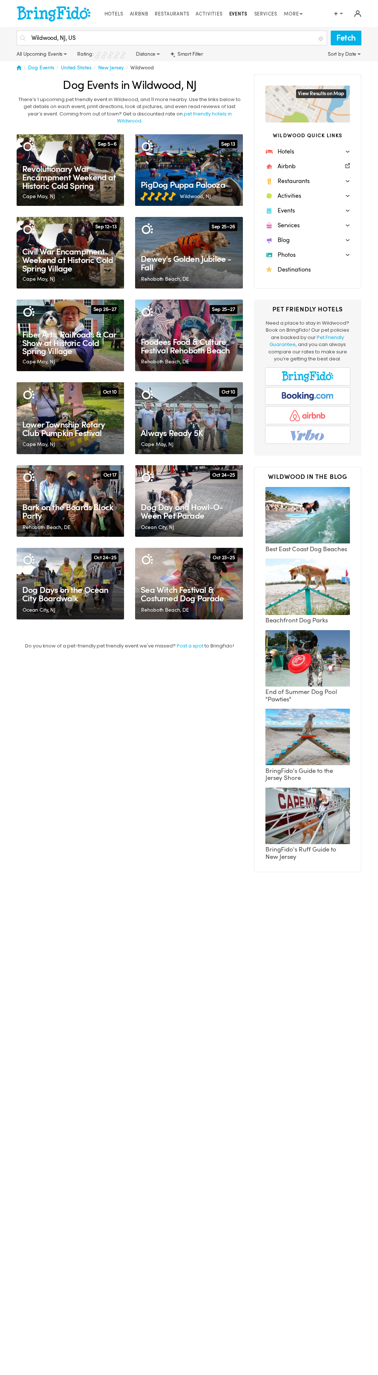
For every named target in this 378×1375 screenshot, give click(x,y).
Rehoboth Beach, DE (165, 279)
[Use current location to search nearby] (321, 38)
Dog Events (41, 67)
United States (76, 67)
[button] (307, 151)
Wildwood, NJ (195, 196)
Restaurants (172, 14)
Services (266, 14)
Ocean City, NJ (157, 527)
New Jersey (111, 67)
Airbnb (139, 14)
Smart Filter (189, 54)
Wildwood (142, 67)
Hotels (113, 14)
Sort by (336, 54)
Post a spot (190, 645)
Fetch (346, 38)
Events (238, 14)
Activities (209, 14)
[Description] (28, 146)
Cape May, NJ (39, 196)
